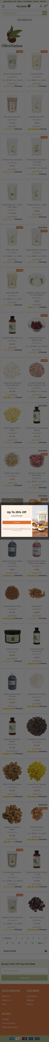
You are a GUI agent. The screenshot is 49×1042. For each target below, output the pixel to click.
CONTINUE (17, 522)
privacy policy (21, 528)
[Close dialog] (46, 507)
